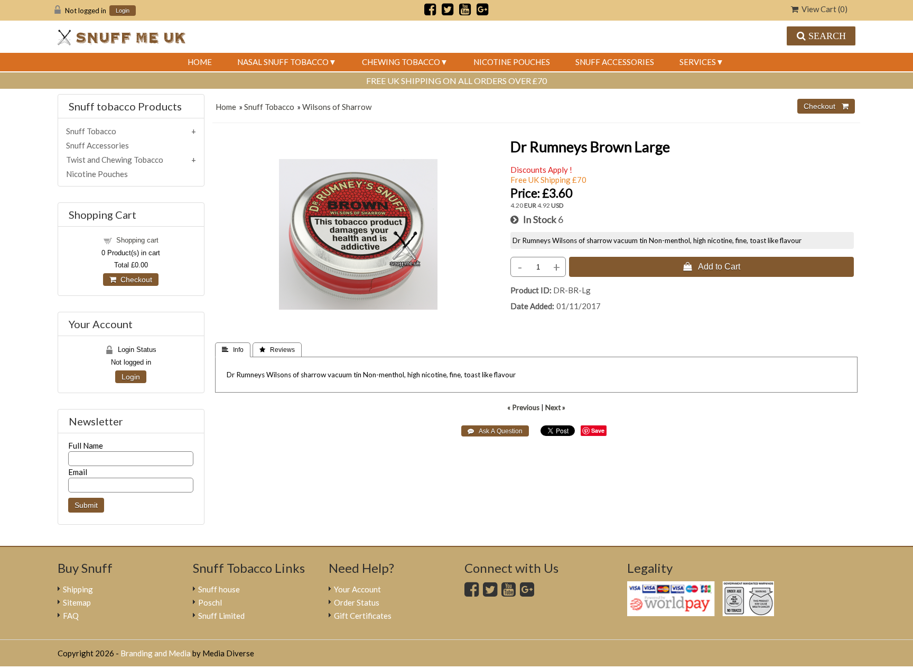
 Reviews (277, 350)
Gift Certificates (363, 615)
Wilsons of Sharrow (336, 106)
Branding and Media (155, 653)
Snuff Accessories (614, 62)
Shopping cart (137, 240)
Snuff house (219, 589)
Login (122, 11)
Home (200, 62)
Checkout (134, 279)
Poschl (210, 602)
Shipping (78, 589)
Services (697, 62)
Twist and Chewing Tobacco (114, 159)
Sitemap (77, 602)
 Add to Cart (711, 266)
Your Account (357, 589)
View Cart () (822, 9)
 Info (233, 350)
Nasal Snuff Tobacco (283, 62)
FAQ (71, 615)
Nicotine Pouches (511, 62)
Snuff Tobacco (269, 106)
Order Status (356, 602)
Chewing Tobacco (401, 62)
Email (77, 472)
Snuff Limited (221, 615)
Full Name (85, 445)
